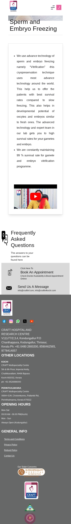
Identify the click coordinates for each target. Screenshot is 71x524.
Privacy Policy (10, 445)
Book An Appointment (37, 272)
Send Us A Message (33, 287)
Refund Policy (10, 450)
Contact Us (9, 456)
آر (59, 7)
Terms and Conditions (14, 439)
